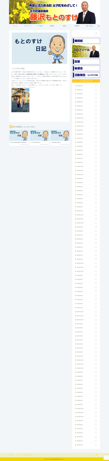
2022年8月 (86, 279)
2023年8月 (86, 231)
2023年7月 (86, 235)
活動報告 (77, 25)
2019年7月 (86, 428)
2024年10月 (86, 174)
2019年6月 (86, 432)
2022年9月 (86, 275)
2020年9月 (86, 372)
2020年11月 (86, 364)
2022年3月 (86, 299)
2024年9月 (86, 178)
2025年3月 (86, 154)
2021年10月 (86, 319)
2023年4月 (86, 247)
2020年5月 (86, 388)
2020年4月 (86, 392)
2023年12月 (86, 215)
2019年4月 (86, 440)
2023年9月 (86, 227)
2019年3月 (86, 445)
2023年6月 (86, 239)
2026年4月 (86, 102)
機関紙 (52, 25)
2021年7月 (86, 332)
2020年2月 (86, 400)
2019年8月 (86, 424)
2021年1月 (86, 356)
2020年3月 (86, 396)
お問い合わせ (89, 25)
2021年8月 (86, 327)
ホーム (15, 25)
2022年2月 (86, 303)
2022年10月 (86, 271)
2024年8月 (86, 182)
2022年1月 (86, 307)
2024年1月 (86, 210)
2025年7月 (86, 138)
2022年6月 (86, 287)
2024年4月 (86, 198)
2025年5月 (86, 146)
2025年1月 (86, 162)
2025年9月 (86, 130)
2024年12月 (86, 166)
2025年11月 (86, 122)
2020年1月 (86, 404)
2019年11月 (86, 412)
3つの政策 (40, 25)
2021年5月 (86, 340)
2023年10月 (86, 223)
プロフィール (27, 25)
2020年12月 (86, 360)
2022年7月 (86, 283)
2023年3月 (86, 251)
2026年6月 (86, 93)
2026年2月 (86, 110)
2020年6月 (86, 384)
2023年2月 (86, 255)
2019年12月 (86, 408)
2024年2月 (86, 206)
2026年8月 (86, 85)
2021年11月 (86, 315)
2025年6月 (86, 142)
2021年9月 (86, 323)
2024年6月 (86, 190)
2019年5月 (86, 436)
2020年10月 (86, 368)
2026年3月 (86, 106)
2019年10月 (86, 416)
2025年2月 (86, 158)
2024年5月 (86, 194)
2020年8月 (86, 376)
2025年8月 (86, 134)
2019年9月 (86, 420)
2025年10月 (86, 126)
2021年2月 (86, 352)
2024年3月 (86, 202)
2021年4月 (86, 344)
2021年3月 (86, 348)
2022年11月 (86, 267)
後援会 (64, 25)
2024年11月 (86, 170)
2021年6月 (86, 336)
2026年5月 (86, 98)
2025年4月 (86, 150)
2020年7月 (86, 380)
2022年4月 (86, 295)
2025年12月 (86, 118)
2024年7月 (86, 186)
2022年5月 (86, 291)
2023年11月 (86, 219)
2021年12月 (86, 311)
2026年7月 (86, 89)
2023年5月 (86, 243)
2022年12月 (86, 263)
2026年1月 (86, 114)
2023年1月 (86, 259)
